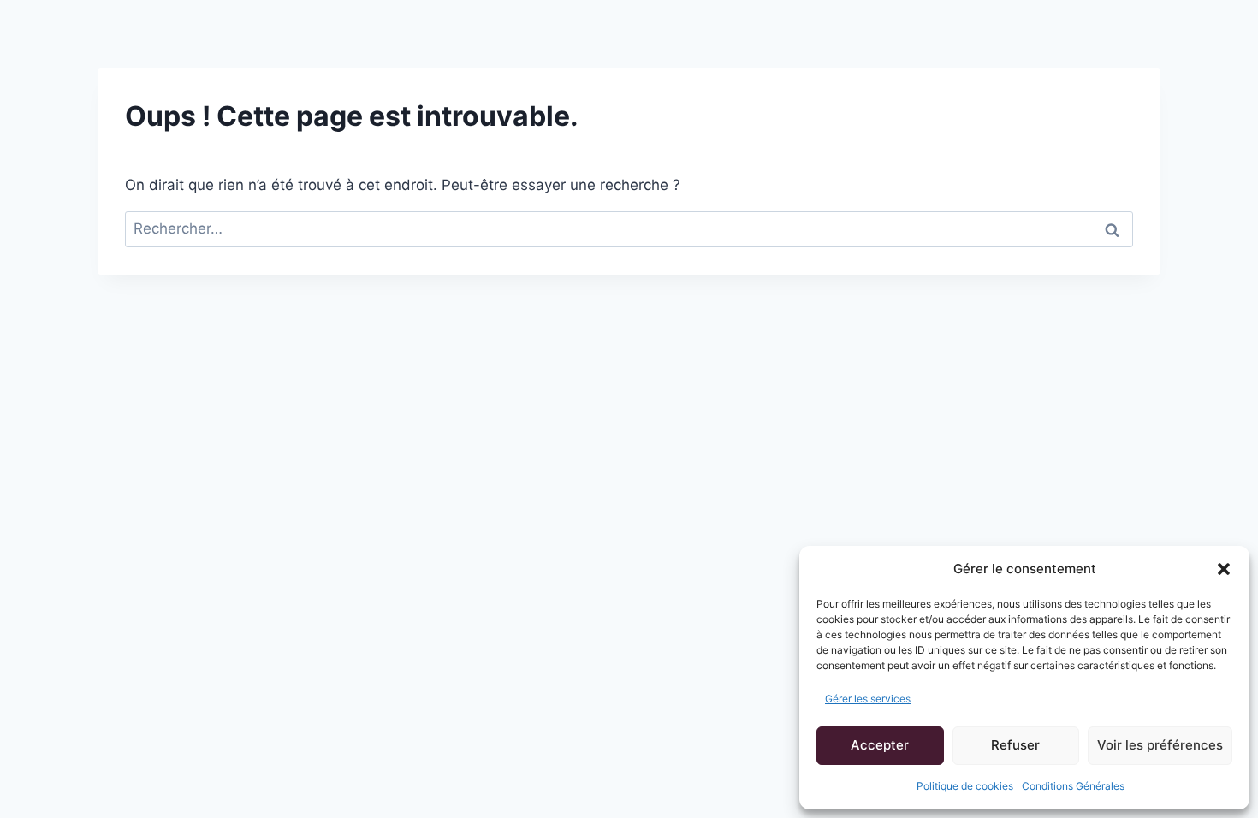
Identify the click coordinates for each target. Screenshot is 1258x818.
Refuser (1015, 745)
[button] (1223, 569)
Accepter (880, 745)
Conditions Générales (1073, 785)
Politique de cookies (965, 785)
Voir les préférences (1160, 745)
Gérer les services (868, 698)
